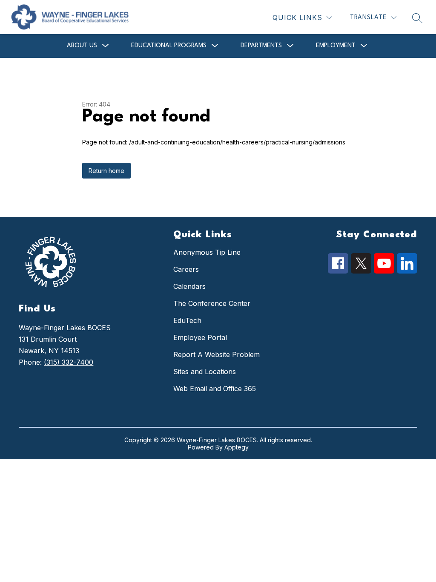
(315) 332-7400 (68, 362)
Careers (186, 269)
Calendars (189, 286)
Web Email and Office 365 (214, 388)
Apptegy (236, 447)
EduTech (187, 320)
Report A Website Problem (216, 354)
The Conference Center (211, 303)
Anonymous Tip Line (207, 252)
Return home (106, 170)
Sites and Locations (204, 371)
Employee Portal (200, 337)
